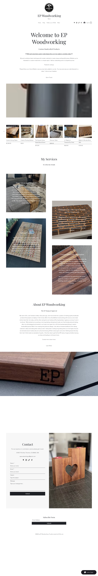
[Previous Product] (4, 131)
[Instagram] (76, 22)
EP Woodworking (49, 16)
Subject (12, 475)
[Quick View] (41, 131)
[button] (91, 23)
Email (11, 469)
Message (12, 481)
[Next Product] (94, 131)
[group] (49, 136)
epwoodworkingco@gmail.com (28, 456)
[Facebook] (81, 22)
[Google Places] (74, 22)
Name (11, 463)
